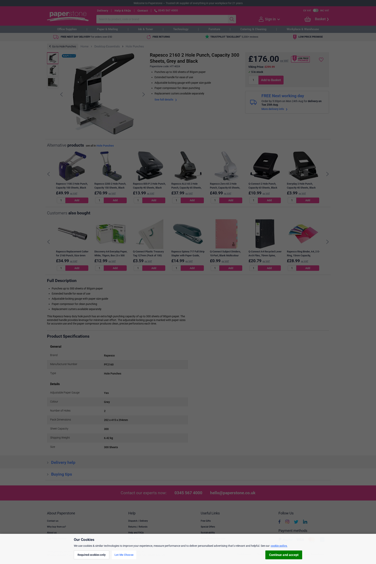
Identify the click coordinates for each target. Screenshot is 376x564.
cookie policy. (279, 545)
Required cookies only (92, 554)
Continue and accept (283, 555)
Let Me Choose (124, 554)
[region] (188, 549)
